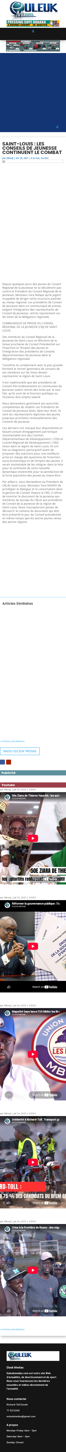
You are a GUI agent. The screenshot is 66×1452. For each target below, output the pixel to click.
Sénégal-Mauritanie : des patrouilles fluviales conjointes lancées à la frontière (31, 721)
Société (45, 157)
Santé (32, 693)
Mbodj (10, 157)
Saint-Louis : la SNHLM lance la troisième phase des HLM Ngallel (27, 624)
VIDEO (32, 789)
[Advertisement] (33, 85)
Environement (36, 727)
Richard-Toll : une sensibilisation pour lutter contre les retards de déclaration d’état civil (31, 657)
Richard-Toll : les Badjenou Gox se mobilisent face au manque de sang (30, 689)
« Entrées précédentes (12, 741)
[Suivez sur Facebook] (2, 762)
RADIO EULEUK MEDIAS (19, 751)
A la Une (35, 157)
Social (32, 629)
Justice (32, 662)
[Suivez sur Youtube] (8, 762)
